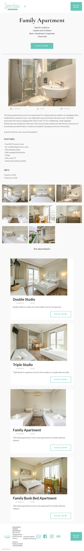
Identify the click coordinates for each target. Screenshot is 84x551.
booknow (76, 6)
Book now (42, 46)
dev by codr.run (6, 549)
